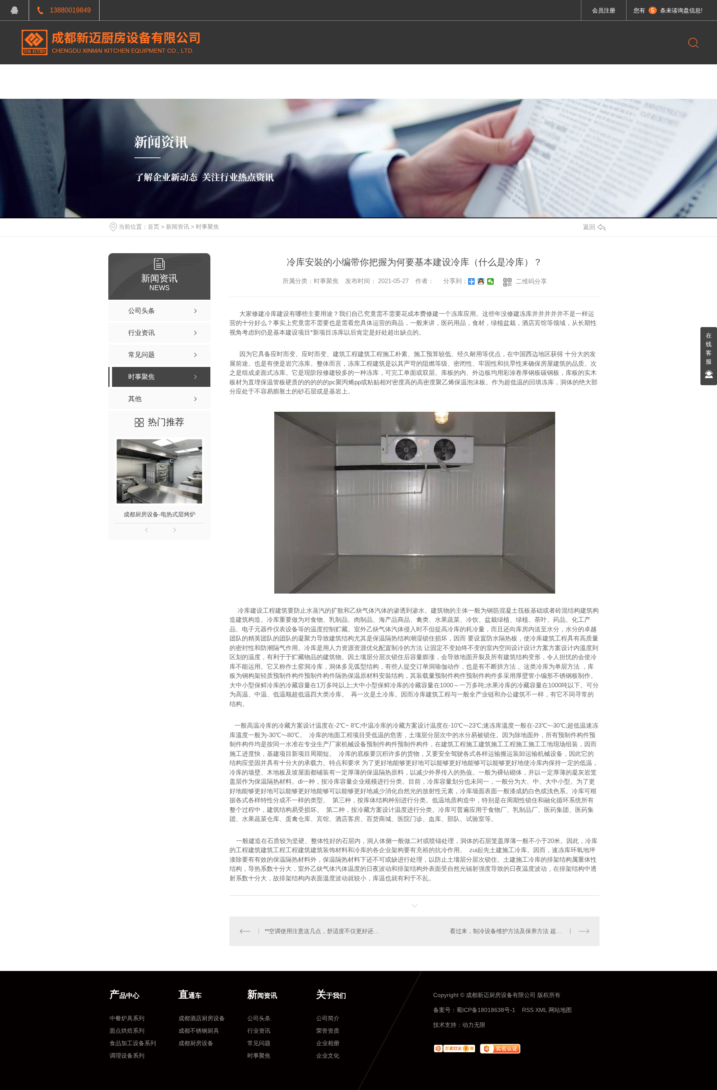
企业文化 (327, 1055)
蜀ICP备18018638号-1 (485, 1010)
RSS (528, 1010)
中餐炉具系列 (127, 1018)
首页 (153, 226)
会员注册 (603, 10)
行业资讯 (259, 1030)
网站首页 (142, 77)
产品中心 (194, 77)
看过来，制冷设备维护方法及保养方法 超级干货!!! (514, 931)
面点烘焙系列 (127, 1030)
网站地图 (560, 1010)
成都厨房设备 (195, 1043)
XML (541, 1010)
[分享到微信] (490, 281)
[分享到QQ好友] (481, 281)
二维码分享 (531, 281)
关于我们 (352, 77)
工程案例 (247, 77)
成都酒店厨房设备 (201, 1018)
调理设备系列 (127, 1055)
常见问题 (259, 1043)
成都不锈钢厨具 (198, 1030)
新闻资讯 (299, 77)
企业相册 (327, 1043)
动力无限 (473, 1025)
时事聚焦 (207, 226)
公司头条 (259, 1018)
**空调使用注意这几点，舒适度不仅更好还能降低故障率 (322, 931)
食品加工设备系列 (133, 1043)
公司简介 (327, 1018)
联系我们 (404, 77)
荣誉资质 (327, 1030)
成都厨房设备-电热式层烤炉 (159, 514)
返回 (589, 226)
